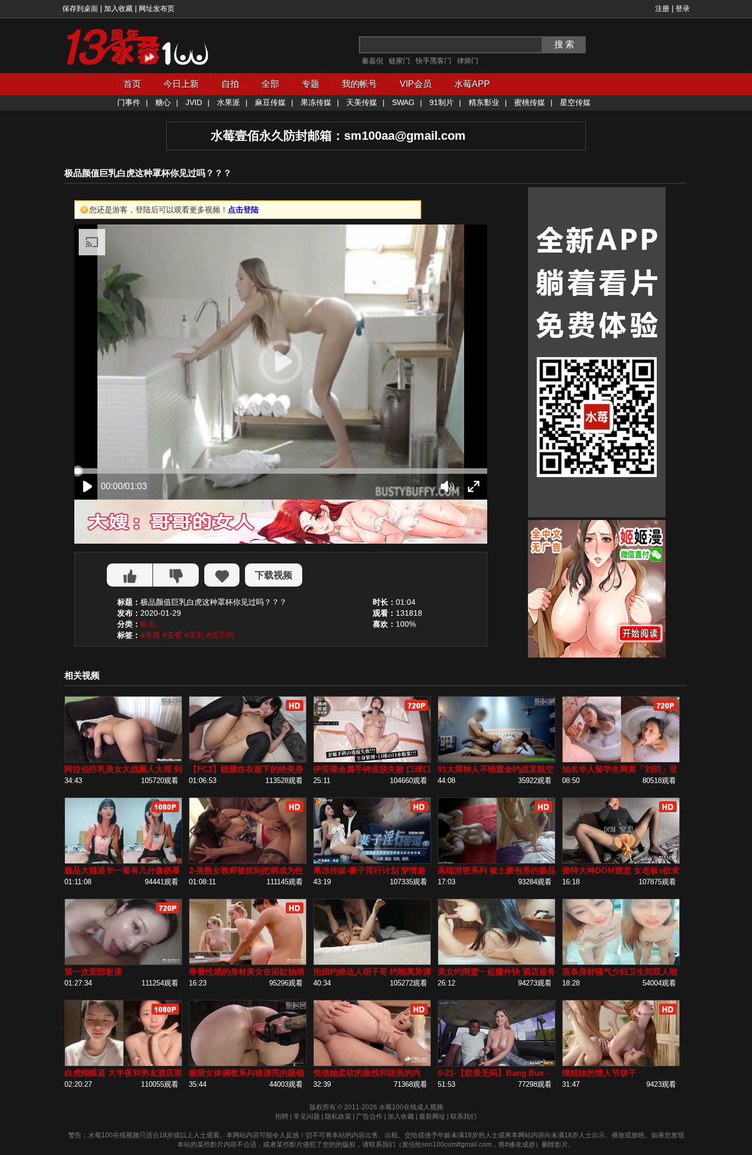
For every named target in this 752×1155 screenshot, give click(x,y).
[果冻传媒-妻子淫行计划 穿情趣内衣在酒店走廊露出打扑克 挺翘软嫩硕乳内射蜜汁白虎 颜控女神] (372, 861)
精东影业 (483, 102)
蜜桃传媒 (529, 102)
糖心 (163, 102)
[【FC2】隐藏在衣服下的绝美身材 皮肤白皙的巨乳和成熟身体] (248, 760)
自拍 (230, 84)
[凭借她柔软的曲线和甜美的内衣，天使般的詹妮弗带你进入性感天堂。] (372, 1064)
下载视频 (273, 575)
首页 (132, 84)
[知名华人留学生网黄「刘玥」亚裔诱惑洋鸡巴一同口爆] (621, 760)
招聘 (281, 1116)
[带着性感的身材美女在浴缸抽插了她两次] (248, 963)
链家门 (399, 61)
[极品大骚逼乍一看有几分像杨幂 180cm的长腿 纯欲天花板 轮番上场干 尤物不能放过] (123, 861)
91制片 (441, 102)
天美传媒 (361, 102)
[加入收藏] (221, 575)
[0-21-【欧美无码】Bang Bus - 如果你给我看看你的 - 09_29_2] (496, 1064)
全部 (270, 84)
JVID (194, 102)
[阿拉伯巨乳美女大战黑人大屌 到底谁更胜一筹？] (123, 760)
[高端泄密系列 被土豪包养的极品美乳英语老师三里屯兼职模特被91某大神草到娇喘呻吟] (496, 861)
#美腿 (150, 635)
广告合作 (369, 1116)
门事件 (128, 102)
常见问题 (306, 1116)
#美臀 (172, 635)
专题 (310, 84)
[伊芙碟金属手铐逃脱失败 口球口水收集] (372, 760)
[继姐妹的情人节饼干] (621, 1064)
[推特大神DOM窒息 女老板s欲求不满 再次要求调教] (621, 861)
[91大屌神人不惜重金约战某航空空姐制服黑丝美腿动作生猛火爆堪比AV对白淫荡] (496, 760)
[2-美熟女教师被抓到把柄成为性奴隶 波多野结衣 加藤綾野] (248, 861)
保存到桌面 (80, 8)
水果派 (228, 102)
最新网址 (432, 1116)
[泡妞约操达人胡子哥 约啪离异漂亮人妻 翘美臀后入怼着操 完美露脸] (372, 963)
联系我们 (463, 1116)
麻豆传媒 (270, 102)
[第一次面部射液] (123, 963)
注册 (662, 8)
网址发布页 (157, 8)
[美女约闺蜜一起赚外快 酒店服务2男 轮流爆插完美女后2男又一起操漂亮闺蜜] (496, 963)
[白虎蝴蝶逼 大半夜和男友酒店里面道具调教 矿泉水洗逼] (123, 1064)
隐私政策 (338, 1116)
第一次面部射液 (93, 971)
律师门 (467, 61)
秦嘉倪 (372, 61)
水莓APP (472, 84)
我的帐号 (359, 84)
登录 (682, 8)
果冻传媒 (316, 102)
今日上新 (181, 84)
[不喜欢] (176, 575)
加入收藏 (118, 8)
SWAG (403, 102)
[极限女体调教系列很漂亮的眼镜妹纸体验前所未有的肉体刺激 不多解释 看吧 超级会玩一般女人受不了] (248, 1064)
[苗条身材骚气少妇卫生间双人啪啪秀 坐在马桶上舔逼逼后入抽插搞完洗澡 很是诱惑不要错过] (621, 963)
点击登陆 (243, 209)
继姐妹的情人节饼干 (599, 1072)
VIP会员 (416, 84)
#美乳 (194, 635)
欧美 (148, 624)
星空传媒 (575, 102)
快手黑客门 (433, 61)
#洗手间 (220, 635)
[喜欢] (129, 575)
